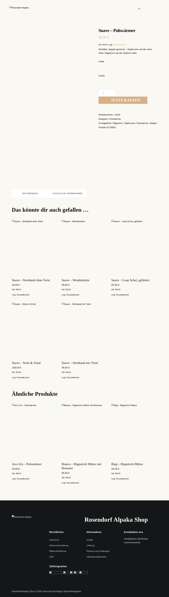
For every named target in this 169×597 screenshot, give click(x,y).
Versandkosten (119, 44)
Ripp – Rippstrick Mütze (127, 464)
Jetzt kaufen (125, 100)
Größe (101, 76)
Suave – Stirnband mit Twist (80, 363)
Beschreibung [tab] (30, 194)
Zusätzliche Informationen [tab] (68, 194)
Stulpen (153, 123)
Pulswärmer (115, 119)
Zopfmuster (129, 123)
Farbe (101, 61)
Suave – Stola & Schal (26, 363)
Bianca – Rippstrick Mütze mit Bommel (81, 466)
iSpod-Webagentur (72, 591)
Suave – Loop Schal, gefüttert (130, 280)
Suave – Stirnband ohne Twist (31, 280)
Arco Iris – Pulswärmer (27, 464)
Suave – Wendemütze (75, 280)
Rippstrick (118, 123)
